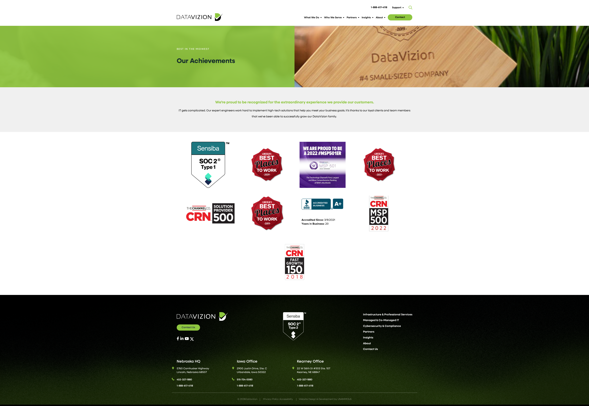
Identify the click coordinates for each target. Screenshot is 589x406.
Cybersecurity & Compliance (382, 326)
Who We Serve (333, 17)
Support (396, 7)
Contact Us (188, 327)
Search (410, 7)
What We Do (311, 17)
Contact (400, 17)
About (379, 17)
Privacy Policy (271, 399)
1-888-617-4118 (379, 7)
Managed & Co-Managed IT (381, 320)
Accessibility (286, 399)
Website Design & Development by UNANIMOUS (325, 399)
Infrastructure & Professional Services (387, 314)
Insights (366, 17)
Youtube (190, 338)
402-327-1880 (184, 380)
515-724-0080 (244, 380)
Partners (352, 17)
